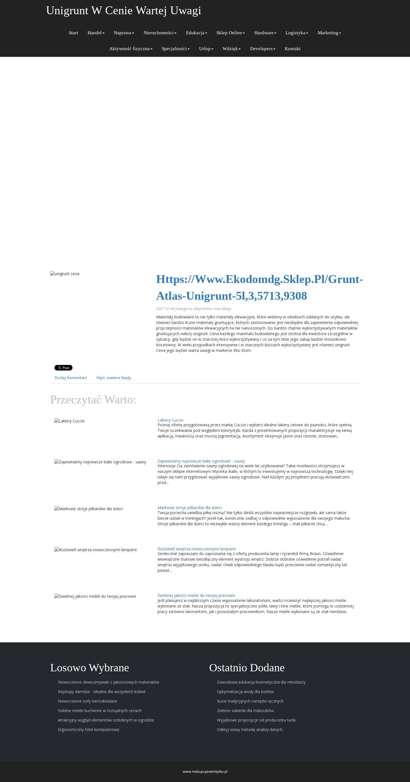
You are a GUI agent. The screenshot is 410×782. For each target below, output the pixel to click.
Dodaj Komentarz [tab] (71, 377)
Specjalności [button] (174, 48)
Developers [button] (261, 48)
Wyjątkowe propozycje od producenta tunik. (256, 720)
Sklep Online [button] (229, 32)
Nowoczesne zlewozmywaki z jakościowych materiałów (108, 682)
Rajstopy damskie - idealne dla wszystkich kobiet (102, 691)
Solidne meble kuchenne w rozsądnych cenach (100, 710)
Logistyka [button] (295, 32)
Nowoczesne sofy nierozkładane (87, 701)
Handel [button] (95, 32)
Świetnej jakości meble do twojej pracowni (196, 595)
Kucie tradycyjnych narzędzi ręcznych (250, 701)
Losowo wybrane (89, 668)
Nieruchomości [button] (159, 32)
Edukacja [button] (195, 32)
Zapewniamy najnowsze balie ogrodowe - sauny (201, 461)
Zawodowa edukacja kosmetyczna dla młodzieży (261, 682)
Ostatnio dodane (247, 668)
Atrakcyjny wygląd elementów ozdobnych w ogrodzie (106, 720)
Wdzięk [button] (230, 48)
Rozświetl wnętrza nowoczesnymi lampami (196, 548)
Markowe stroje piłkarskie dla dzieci (190, 507)
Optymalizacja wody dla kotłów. (245, 691)
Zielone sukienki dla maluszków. (245, 710)
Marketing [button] (328, 32)
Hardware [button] (264, 32)
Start (73, 32)
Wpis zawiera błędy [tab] (114, 377)
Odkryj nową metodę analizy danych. (250, 729)
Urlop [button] (205, 48)
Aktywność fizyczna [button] (129, 48)
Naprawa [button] (122, 32)
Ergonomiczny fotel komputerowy (88, 729)
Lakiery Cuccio (171, 420)
